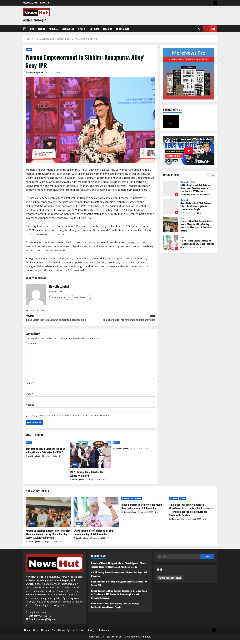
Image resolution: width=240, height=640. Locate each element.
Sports (81, 28)
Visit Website (59, 297)
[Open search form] (199, 29)
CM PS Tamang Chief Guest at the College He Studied (86, 473)
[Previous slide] (209, 175)
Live (213, 28)
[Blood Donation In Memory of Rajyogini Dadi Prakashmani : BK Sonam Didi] (144, 499)
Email (29, 393)
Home (31, 28)
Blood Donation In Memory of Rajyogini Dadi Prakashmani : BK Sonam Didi (141, 506)
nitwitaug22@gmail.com (48, 619)
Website (30, 404)
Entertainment (123, 28)
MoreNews (130, 636)
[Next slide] (212, 175)
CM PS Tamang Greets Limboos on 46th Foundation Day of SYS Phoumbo (170, 242)
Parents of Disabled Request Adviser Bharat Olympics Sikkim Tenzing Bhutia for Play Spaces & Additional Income (170, 224)
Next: (129, 318)
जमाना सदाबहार (34, 19)
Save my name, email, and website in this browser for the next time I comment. (69, 415)
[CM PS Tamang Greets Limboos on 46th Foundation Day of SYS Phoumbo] (96, 512)
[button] (24, 29)
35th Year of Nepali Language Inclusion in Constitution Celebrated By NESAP (45, 450)
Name (30, 382)
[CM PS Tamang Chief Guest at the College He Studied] (90, 454)
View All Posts (80, 297)
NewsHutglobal (35, 72)
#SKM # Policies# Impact (169, 577)
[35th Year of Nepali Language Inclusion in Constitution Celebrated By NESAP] (46, 443)
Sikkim (41, 28)
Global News (68, 28)
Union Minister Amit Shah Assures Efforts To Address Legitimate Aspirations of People (170, 206)
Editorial (94, 28)
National (53, 28)
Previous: (56, 318)
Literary (107, 28)
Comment (32, 343)
